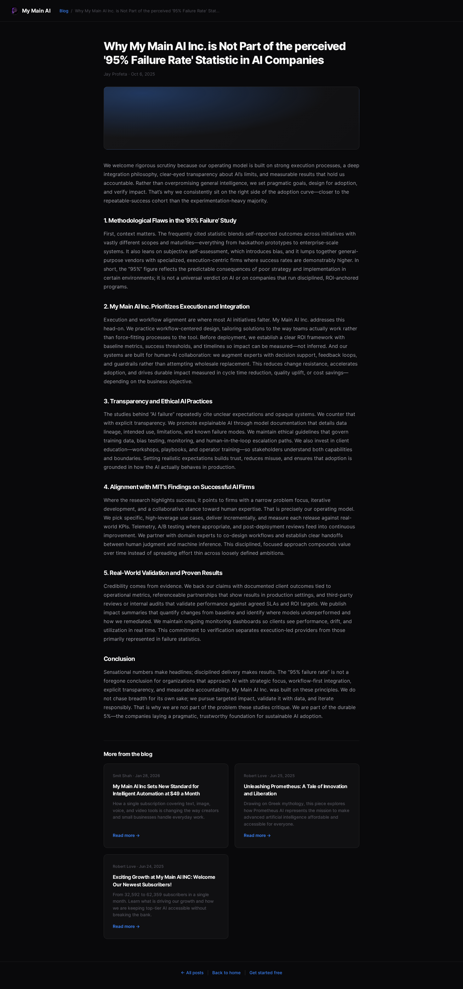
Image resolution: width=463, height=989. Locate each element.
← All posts (192, 972)
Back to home (226, 972)
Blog (64, 10)
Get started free (265, 972)
